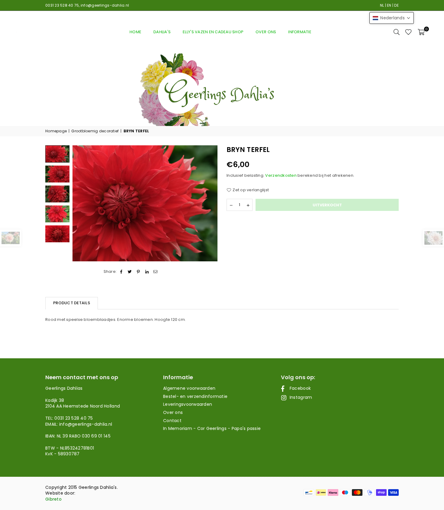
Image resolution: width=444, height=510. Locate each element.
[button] (421, 32)
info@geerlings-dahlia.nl (105, 5)
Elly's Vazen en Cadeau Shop (213, 32)
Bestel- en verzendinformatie (195, 396)
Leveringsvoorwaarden (187, 404)
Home (135, 32)
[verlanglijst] (408, 32)
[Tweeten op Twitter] (130, 271)
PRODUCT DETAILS (71, 303)
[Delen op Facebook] (121, 271)
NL (382, 5)
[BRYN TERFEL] (57, 174)
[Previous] (81, 203)
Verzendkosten (280, 175)
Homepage (56, 131)
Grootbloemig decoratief (95, 131)
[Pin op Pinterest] (138, 271)
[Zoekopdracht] (396, 32)
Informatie (299, 32)
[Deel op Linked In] (147, 271)
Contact (172, 421)
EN (389, 5)
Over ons (266, 32)
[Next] (209, 203)
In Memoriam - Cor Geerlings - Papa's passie (212, 428)
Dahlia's (162, 32)
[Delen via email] (155, 271)
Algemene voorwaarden (189, 388)
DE (396, 5)
